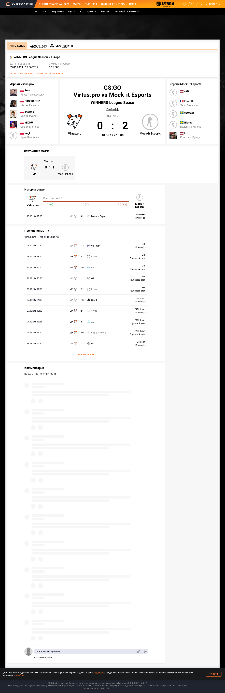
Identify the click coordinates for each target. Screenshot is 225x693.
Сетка (13, 73)
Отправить (145, 651)
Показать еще (86, 354)
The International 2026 (54, 4)
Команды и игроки (113, 4)
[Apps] (184, 4)
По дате (28, 374)
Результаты (56, 73)
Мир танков (58, 11)
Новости (42, 73)
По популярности (45, 374)
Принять (214, 674)
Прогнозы (91, 11)
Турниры (91, 4)
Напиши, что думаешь (49, 651)
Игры (132, 4)
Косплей (105, 11)
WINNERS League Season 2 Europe (37, 57)
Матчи (77, 4)
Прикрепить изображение (138, 651)
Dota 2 (36, 11)
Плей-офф (112, 109)
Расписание (27, 73)
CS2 (45, 11)
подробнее (99, 672)
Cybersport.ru (90, 688)
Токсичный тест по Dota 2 (126, 11)
